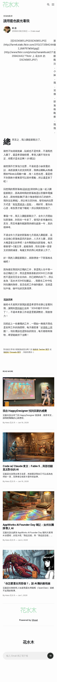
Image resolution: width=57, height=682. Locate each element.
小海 (40, 189)
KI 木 (14, 28)
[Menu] (53, 4)
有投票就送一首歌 (22, 204)
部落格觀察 (8, 16)
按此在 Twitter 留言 (41, 349)
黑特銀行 (19, 308)
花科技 (26, 189)
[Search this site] (48, 4)
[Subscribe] (50, 656)
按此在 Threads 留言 (12, 352)
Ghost (35, 620)
